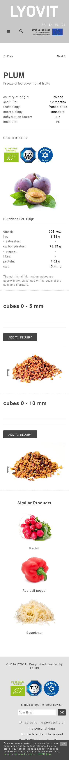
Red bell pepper (34, 590)
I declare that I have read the (42, 737)
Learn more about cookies (20, 754)
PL (57, 24)
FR (44, 24)
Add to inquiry (20, 337)
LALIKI (34, 668)
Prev (9, 56)
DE (63, 24)
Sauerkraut (34, 632)
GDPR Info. (45, 754)
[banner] (34, 11)
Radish (34, 548)
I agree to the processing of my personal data (43, 725)
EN (50, 24)
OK (63, 743)
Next (60, 56)
